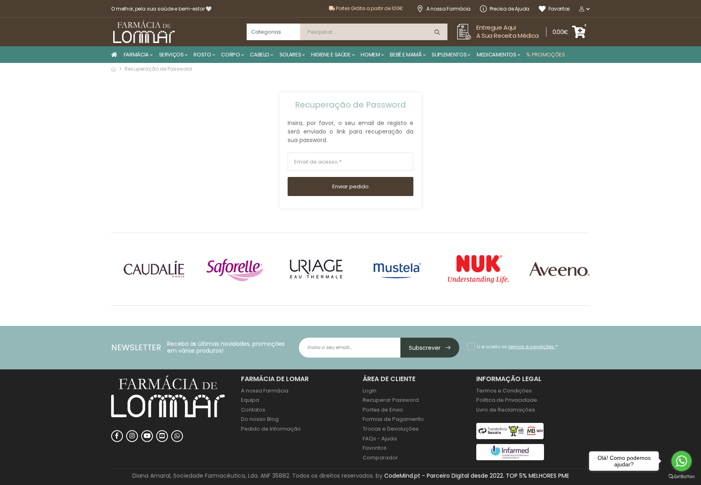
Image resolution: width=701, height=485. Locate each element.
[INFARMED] (510, 458)
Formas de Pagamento (393, 419)
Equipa (250, 400)
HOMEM (370, 54)
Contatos (253, 410)
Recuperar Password (391, 400)
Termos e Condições (504, 390)
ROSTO (202, 54)
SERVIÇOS (171, 54)
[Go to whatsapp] (681, 461)
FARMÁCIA (136, 54)
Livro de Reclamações (505, 410)
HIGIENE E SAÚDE (331, 54)
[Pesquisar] (437, 33)
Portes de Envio (383, 410)
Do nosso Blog (260, 419)
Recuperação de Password (350, 105)
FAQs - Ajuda (380, 438)
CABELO (259, 54)
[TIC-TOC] (162, 436)
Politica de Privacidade (506, 400)
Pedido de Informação (271, 429)
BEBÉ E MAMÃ (405, 54)
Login (369, 390)
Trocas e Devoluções (391, 429)
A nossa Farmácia (448, 8)
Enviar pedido (350, 186)
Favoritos (559, 8)
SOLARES (290, 54)
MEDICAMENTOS (496, 54)
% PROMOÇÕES (545, 54)
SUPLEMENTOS (449, 54)
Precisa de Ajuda (509, 8)
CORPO (230, 54)
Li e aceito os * (517, 346)
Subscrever (425, 348)
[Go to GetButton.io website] (682, 476)
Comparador (380, 457)
